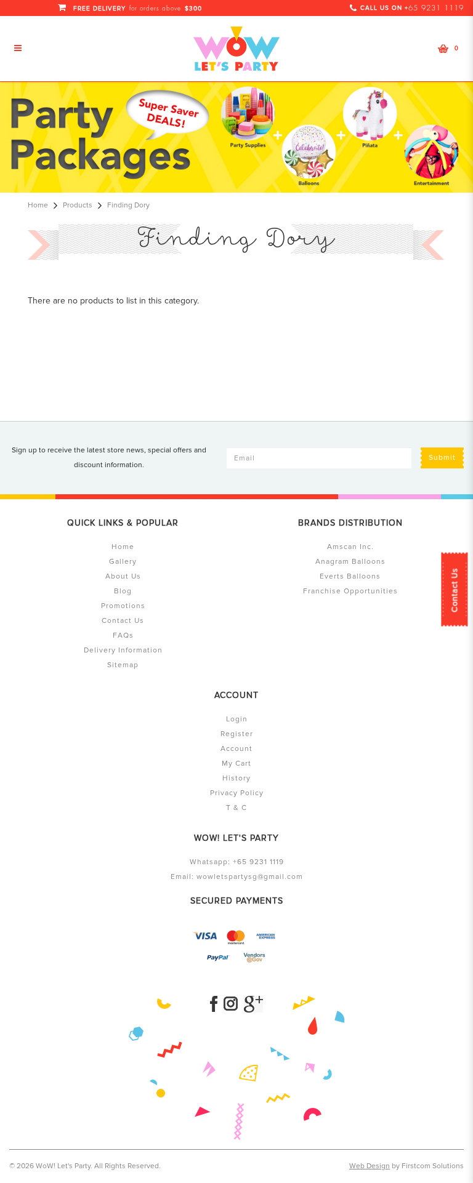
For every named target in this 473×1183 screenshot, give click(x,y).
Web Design (369, 1166)
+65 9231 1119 (258, 862)
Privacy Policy (237, 793)
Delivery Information (123, 650)
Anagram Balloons (350, 561)
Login (237, 719)
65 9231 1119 (436, 8)
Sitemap (123, 665)
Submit (442, 457)
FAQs (123, 635)
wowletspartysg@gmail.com (249, 876)
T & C (236, 807)
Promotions (123, 606)
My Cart (236, 763)
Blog (123, 591)
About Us (123, 576)
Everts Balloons (350, 576)
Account (236, 748)
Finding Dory (128, 205)
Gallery (123, 561)
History (236, 778)
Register (236, 734)
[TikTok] (253, 1004)
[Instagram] (230, 1004)
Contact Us (454, 590)
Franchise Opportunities (350, 591)
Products (77, 205)
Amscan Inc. (350, 546)
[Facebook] (213, 1004)
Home (38, 205)
